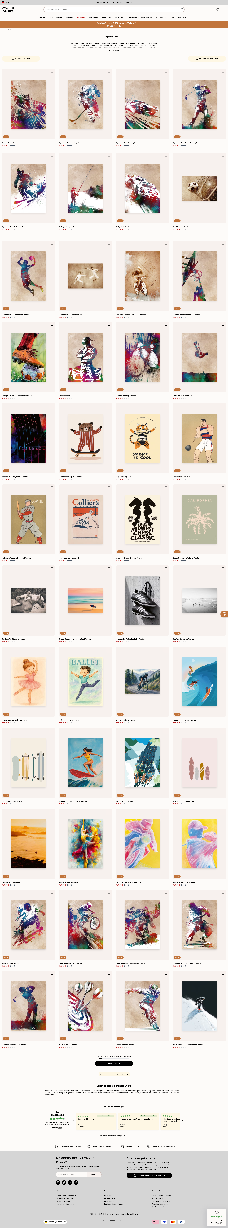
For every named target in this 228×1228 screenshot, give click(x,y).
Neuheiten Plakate (64, 1201)
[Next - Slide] (183, 1121)
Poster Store (119, 1221)
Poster (12, 30)
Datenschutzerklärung (129, 1214)
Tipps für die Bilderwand (66, 1195)
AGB (91, 1214)
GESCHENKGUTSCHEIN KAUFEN (151, 1175)
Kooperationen (110, 1201)
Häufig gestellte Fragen (161, 1201)
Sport (20, 30)
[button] (216, 1217)
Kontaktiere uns (158, 1198)
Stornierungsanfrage (160, 1204)
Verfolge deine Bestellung (162, 1195)
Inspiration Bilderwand (65, 1204)
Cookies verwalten (159, 1207)
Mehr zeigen (114, 1064)
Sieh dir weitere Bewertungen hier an (114, 1136)
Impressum (114, 1214)
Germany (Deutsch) (55, 1222)
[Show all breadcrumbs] (4, 30)
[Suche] (182, 9)
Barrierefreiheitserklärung (114, 1204)
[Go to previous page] (101, 1074)
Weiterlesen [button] (114, 50)
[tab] (217, 9)
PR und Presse (109, 1198)
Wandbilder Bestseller (65, 1198)
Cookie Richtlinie (101, 1214)
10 (123, 1074)
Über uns (107, 1195)
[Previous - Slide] (73, 1121)
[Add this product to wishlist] (52, 72)
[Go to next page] (127, 1074)
